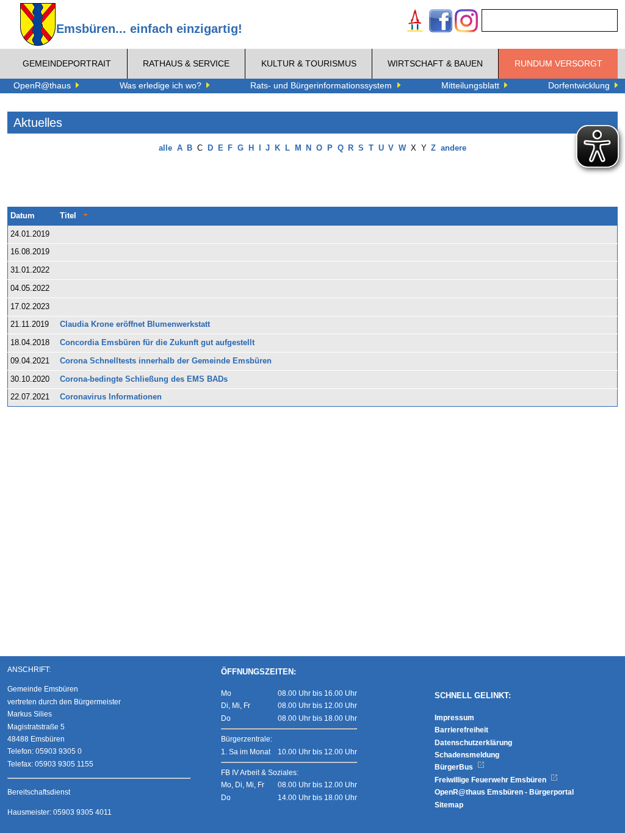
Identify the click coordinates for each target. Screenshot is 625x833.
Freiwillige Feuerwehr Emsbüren (491, 780)
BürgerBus (455, 767)
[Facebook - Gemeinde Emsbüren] (440, 22)
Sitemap (449, 805)
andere (453, 148)
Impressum (454, 717)
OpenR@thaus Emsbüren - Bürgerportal (504, 792)
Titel (68, 216)
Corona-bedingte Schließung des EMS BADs (144, 379)
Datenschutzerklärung (473, 742)
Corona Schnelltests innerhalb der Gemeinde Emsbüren (166, 361)
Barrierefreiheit (461, 730)
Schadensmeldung (467, 755)
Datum (22, 216)
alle (165, 148)
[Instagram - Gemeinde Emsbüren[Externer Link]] (466, 22)
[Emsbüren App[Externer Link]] (415, 22)
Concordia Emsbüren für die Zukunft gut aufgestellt (157, 342)
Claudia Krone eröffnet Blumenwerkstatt (135, 324)
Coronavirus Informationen (111, 397)
